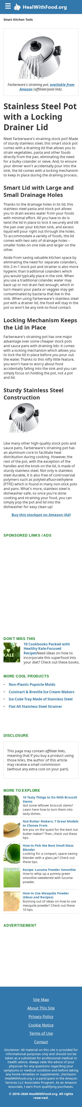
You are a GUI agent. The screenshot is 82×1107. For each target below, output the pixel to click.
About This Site (41, 1008)
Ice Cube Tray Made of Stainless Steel (41, 699)
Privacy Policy (41, 1016)
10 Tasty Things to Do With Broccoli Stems (50, 799)
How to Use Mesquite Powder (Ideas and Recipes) (46, 895)
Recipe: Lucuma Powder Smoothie (49, 870)
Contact (41, 1041)
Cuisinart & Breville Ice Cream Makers (41, 691)
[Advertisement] (41, 579)
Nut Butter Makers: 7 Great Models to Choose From (50, 823)
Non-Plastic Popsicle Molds (32, 684)
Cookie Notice (41, 1025)
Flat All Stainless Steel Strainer (35, 706)
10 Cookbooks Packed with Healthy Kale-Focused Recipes (47, 649)
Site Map (41, 999)
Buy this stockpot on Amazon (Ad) (41, 514)
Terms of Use (41, 1033)
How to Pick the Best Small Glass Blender (48, 847)
